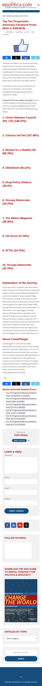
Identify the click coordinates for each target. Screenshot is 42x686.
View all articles (19, 440)
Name (7, 477)
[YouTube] (20, 525)
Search (21, 659)
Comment (8, 455)
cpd (5, 378)
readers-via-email (25, 100)
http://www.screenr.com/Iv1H (13, 372)
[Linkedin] (13, 525)
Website (7, 499)
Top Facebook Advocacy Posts (15, 16)
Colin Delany (9, 32)
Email (7, 488)
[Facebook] (7, 525)
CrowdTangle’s (21, 310)
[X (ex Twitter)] (26, 525)
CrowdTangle (7, 72)
